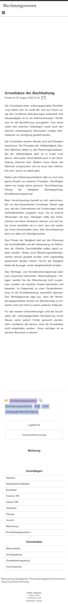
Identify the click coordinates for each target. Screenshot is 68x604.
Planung (10, 514)
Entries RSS (34, 595)
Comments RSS (34, 598)
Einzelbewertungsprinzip (18, 560)
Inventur (10, 520)
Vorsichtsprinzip (14, 566)
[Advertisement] (34, 50)
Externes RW (12, 496)
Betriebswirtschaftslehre (18, 483)
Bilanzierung (12, 526)
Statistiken (11, 508)
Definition (10, 477)
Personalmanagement (40, 578)
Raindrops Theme (34, 601)
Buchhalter (11, 489)
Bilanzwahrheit (13, 548)
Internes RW (12, 502)
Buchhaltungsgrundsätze (18, 532)
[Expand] (3, 12)
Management (21, 578)
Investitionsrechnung (18, 581)
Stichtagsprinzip (14, 554)
